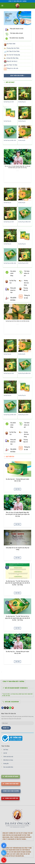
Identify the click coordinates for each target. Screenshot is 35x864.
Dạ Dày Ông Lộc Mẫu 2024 (10, 140)
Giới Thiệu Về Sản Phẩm (13, 51)
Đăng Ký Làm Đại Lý (12, 61)
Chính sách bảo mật (8, 756)
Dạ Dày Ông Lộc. (7, 121)
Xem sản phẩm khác (8, 767)
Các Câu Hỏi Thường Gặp (13, 55)
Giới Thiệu (5, 749)
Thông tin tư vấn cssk (12, 68)
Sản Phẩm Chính (11, 44)
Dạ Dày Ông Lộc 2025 (9, 101)
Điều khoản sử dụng (8, 760)
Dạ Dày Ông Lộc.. (22, 101)
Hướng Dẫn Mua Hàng (12, 58)
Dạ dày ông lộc (21, 140)
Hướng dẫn (6, 763)
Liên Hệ (5, 753)
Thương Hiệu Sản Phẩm (13, 48)
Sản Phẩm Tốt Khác (12, 65)
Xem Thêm (17, 489)
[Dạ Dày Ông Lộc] (17, 6)
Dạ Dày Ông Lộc (22, 121)
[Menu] (2, 5)
